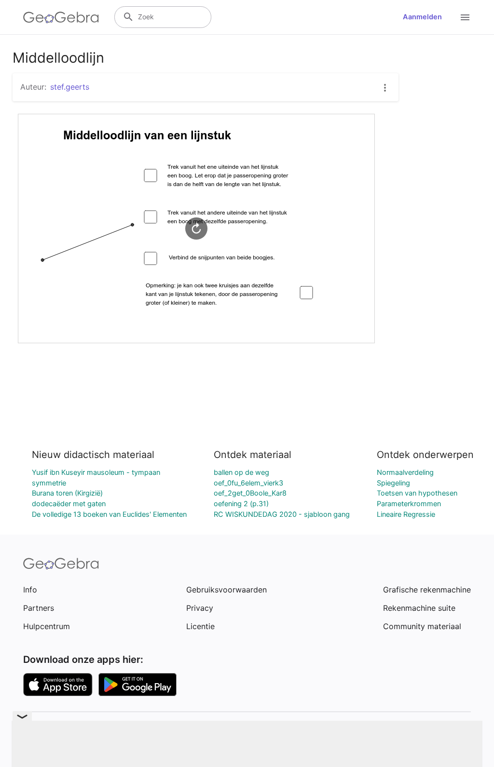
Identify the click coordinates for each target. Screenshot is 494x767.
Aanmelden (422, 17)
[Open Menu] (465, 17)
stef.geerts (69, 87)
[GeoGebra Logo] (61, 17)
